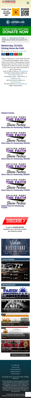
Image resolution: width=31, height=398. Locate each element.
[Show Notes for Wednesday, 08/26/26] (15, 120)
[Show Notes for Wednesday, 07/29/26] (15, 183)
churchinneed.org (15, 82)
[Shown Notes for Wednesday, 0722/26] (15, 199)
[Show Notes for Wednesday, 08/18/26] (15, 136)
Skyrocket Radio (19, 394)
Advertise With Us (15, 371)
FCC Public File (15, 365)
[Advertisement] (15, 12)
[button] (28, 3)
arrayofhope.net (23, 71)
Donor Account (15, 373)
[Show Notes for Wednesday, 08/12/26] (15, 152)
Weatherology (25, 395)
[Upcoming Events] (15, 306)
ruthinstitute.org (22, 84)
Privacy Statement (15, 369)
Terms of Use (15, 367)
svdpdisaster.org (15, 78)
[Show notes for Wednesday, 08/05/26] (15, 167)
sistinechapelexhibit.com (15, 75)
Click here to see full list (19, 355)
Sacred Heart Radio (22, 51)
